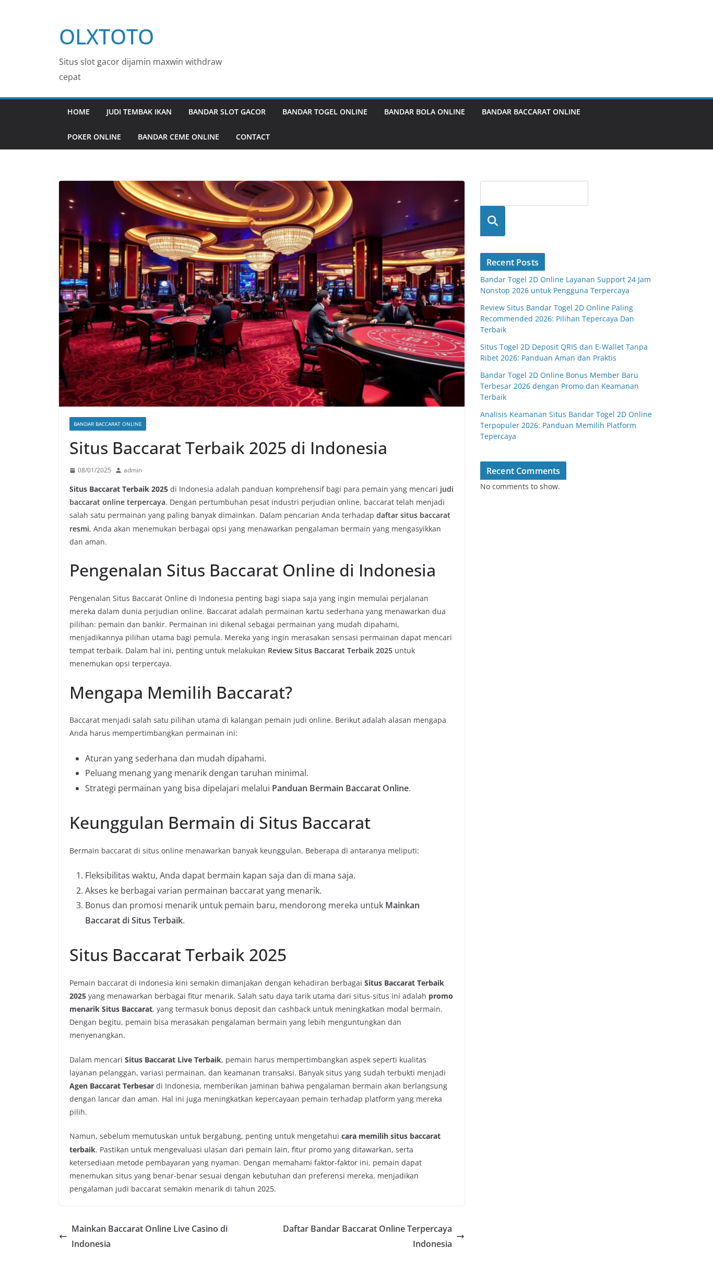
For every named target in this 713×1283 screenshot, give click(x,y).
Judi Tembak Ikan (139, 112)
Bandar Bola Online (424, 112)
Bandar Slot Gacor (227, 112)
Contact (253, 137)
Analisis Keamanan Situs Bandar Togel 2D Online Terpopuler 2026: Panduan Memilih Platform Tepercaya (566, 425)
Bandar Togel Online (324, 112)
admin (133, 470)
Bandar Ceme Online (178, 137)
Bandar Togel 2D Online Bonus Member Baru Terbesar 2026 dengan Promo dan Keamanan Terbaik (559, 386)
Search (493, 220)
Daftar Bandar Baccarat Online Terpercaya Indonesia (367, 1236)
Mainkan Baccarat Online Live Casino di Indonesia (150, 1236)
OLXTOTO (106, 36)
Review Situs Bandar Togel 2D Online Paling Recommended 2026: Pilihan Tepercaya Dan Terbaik (557, 318)
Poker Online (94, 137)
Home (78, 112)
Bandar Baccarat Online (531, 112)
